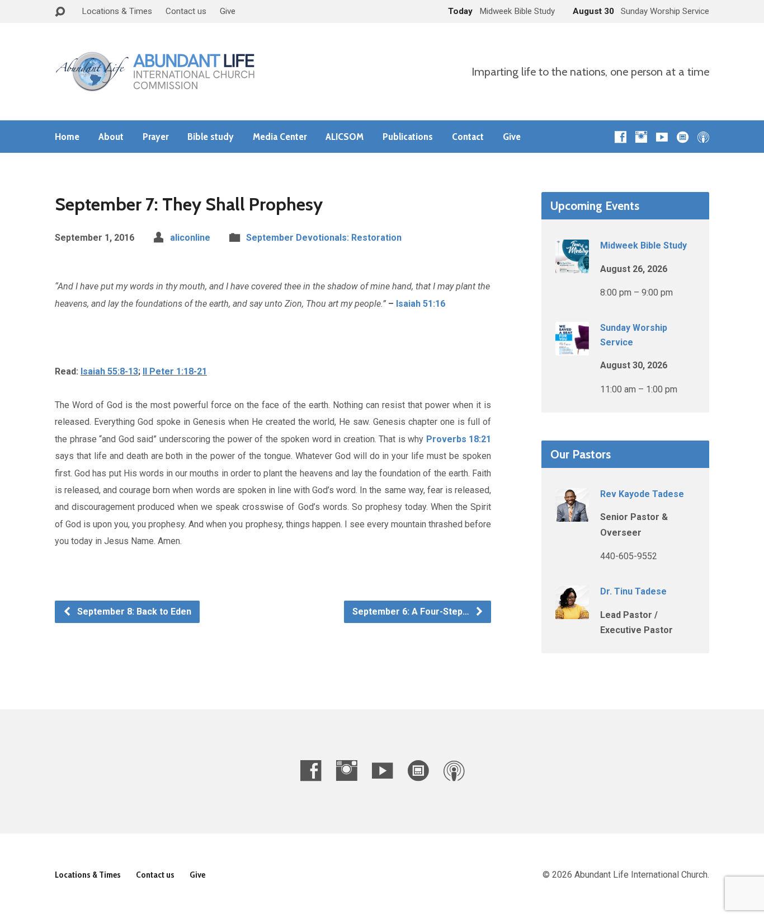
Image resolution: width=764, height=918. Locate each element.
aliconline (190, 237)
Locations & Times (117, 11)
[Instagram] (641, 137)
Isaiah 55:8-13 (109, 371)
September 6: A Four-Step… (411, 611)
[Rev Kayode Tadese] (572, 514)
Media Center (279, 137)
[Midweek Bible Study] (572, 265)
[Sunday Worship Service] (572, 348)
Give (227, 11)
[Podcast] (703, 137)
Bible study (210, 137)
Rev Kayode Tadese (642, 494)
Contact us (186, 11)
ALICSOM (345, 137)
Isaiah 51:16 (420, 303)
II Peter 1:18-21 (175, 371)
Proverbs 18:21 (459, 439)
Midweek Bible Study (643, 245)
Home (67, 137)
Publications (408, 137)
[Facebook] (620, 137)
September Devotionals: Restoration (324, 237)
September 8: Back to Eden (133, 611)
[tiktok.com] (682, 137)
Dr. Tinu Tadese (633, 591)
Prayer (155, 137)
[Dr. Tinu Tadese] (572, 611)
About (111, 137)
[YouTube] (662, 137)
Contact (468, 137)
